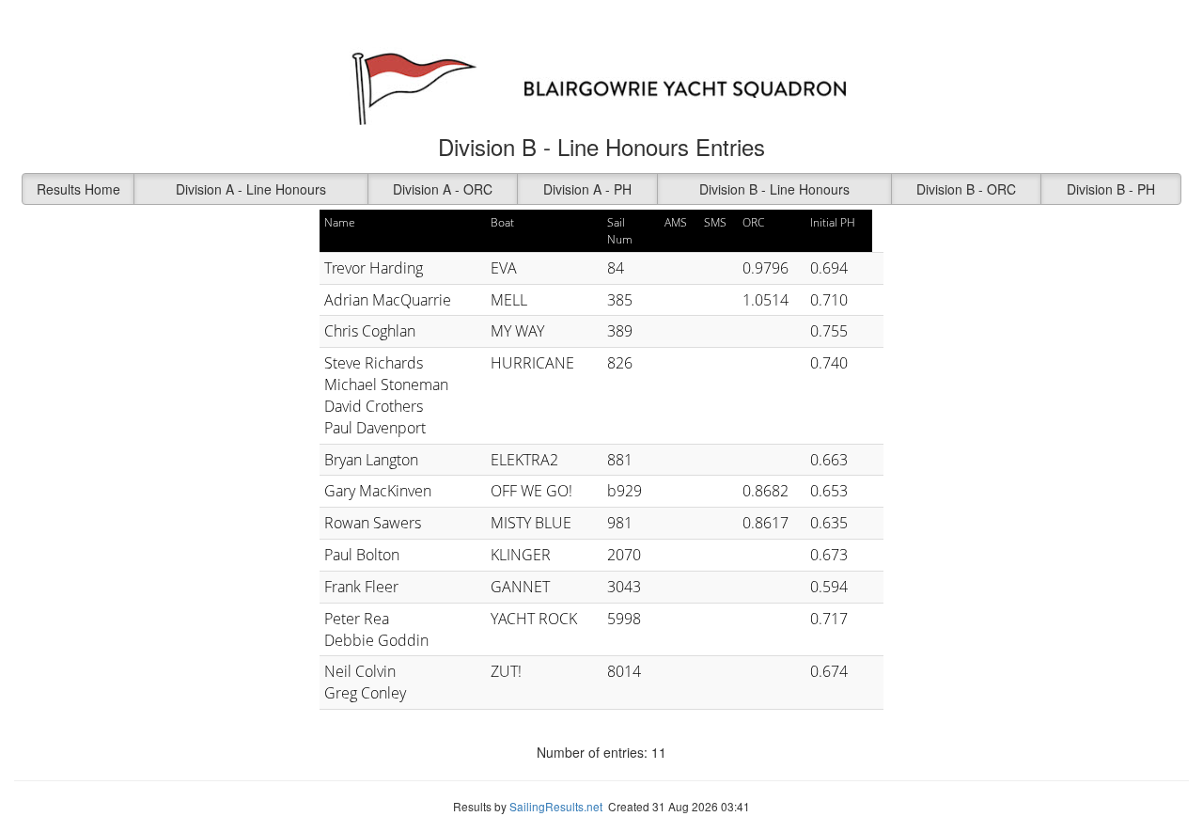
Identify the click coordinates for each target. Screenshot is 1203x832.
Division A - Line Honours (251, 189)
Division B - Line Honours (774, 189)
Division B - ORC (966, 189)
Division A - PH (587, 189)
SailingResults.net (555, 806)
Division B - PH (1111, 189)
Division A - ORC (442, 189)
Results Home (78, 189)
